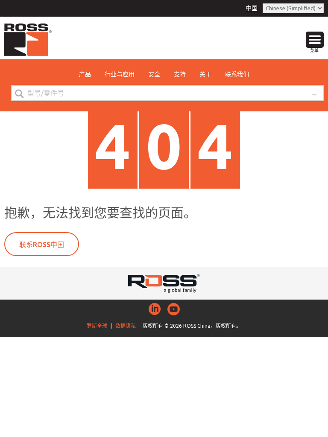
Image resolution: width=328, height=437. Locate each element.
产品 (85, 74)
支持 (180, 74)
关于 (205, 74)
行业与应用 (120, 74)
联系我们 (237, 74)
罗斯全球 (97, 326)
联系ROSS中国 (41, 244)
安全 (154, 74)
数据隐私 (125, 326)
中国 (252, 8)
